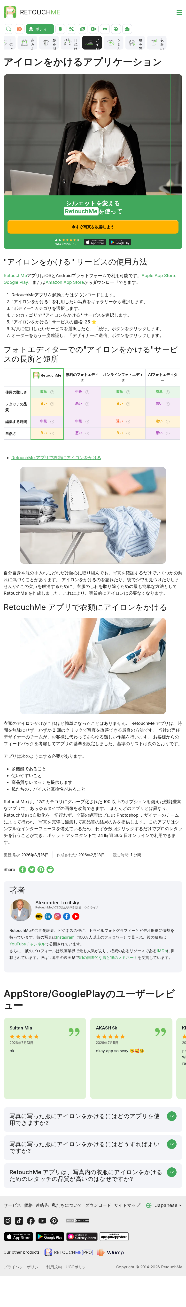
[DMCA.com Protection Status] (78, 1220)
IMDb (162, 950)
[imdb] (39, 916)
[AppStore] (19, 1236)
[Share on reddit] (50, 869)
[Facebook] (31, 1221)
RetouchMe (15, 275)
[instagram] (57, 916)
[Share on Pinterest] (41, 869)
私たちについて (67, 1205)
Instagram (65, 937)
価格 (28, 1205)
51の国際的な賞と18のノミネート (108, 957)
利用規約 (54, 1266)
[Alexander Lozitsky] (20, 910)
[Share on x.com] (31, 869)
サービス (12, 1205)
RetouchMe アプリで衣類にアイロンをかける (56, 457)
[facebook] (66, 916)
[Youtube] (42, 1221)
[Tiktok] (19, 1221)
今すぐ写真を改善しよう (93, 226)
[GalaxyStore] (82, 1236)
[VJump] (111, 1252)
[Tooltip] (52, 392)
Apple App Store (158, 275)
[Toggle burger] (176, 12)
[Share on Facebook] (22, 869)
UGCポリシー (78, 1266)
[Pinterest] (54, 1221)
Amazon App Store (65, 282)
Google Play (16, 282)
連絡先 (42, 1205)
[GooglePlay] (50, 1236)
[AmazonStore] (114, 1236)
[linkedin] (48, 916)
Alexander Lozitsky (67, 904)
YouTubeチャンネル (27, 944)
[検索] (8, 29)
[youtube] (75, 916)
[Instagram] (7, 1221)
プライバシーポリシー (23, 1266)
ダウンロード (98, 1205)
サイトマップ (127, 1205)
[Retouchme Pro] (68, 1252)
